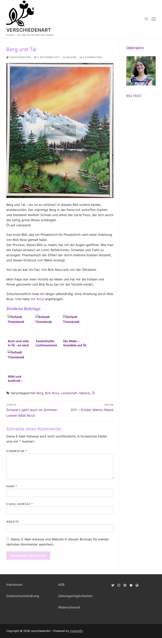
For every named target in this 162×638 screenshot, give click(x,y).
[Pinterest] (125, 585)
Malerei (71, 57)
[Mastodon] (137, 585)
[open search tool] (146, 19)
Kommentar (16, 451)
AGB (61, 584)
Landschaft (69, 393)
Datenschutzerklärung (22, 596)
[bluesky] (131, 585)
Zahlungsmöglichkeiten (75, 596)
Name (11, 486)
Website (12, 521)
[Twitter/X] (113, 585)
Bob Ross (52, 393)
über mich (135, 48)
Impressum (14, 584)
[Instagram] (119, 585)
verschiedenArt (28, 30)
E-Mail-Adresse (19, 504)
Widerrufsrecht (69, 607)
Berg (39, 393)
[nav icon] (153, 19)
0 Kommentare (92, 57)
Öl (93, 393)
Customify (76, 630)
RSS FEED (133, 96)
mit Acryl (37, 299)
